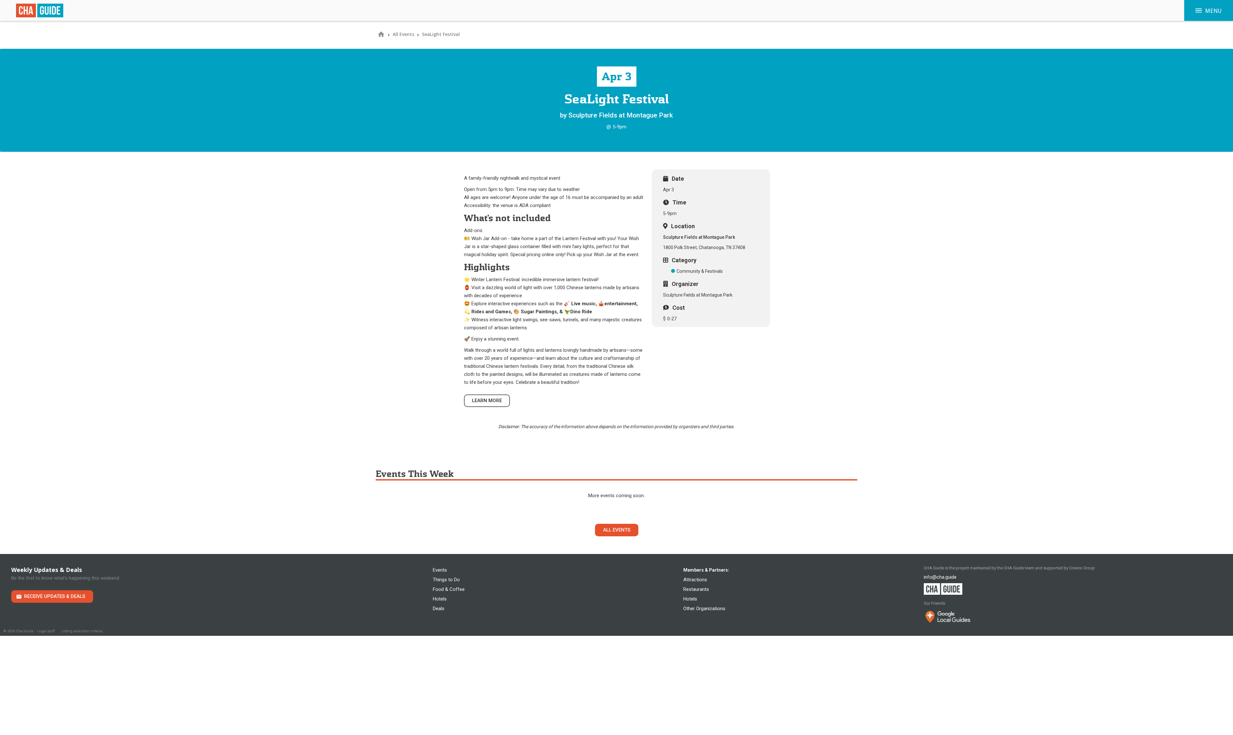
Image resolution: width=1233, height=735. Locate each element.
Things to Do (446, 580)
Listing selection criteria (81, 631)
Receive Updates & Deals (54, 596)
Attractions (695, 580)
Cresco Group (1082, 568)
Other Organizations (704, 608)
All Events (616, 530)
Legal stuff (46, 631)
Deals (438, 608)
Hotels (440, 599)
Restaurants (696, 589)
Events (440, 570)
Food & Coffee (449, 589)
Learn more (487, 400)
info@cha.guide (940, 577)
